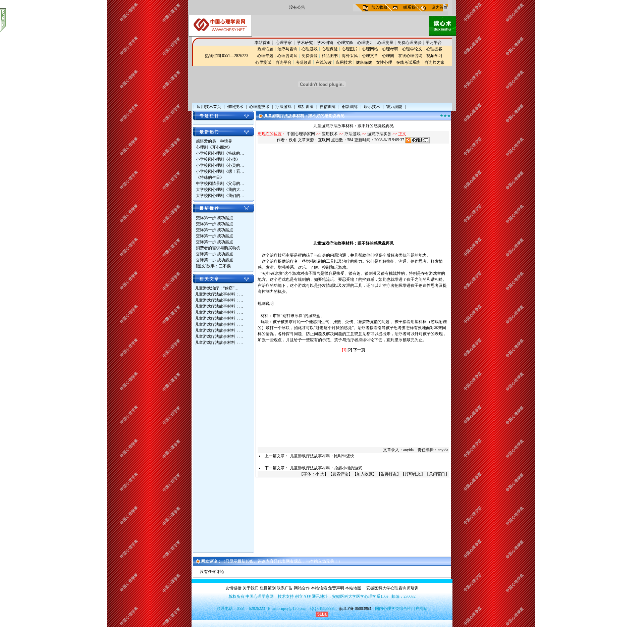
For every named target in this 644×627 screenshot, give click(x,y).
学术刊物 (325, 42)
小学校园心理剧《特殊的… (220, 153)
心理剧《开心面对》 (214, 147)
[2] (349, 350)
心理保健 (330, 49)
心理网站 (370, 49)
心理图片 (350, 49)
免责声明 (336, 588)
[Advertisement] (222, 449)
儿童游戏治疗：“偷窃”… (216, 288)
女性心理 (384, 62)
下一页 (359, 350)
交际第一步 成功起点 (214, 217)
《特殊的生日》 (210, 177)
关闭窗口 (437, 474)
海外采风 (350, 55)
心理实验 (345, 42)
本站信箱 (319, 588)
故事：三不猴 (219, 266)
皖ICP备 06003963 (355, 608)
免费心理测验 (409, 42)
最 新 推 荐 (209, 208)
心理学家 (284, 42)
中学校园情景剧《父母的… (220, 183)
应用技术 (344, 62)
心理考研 (390, 49)
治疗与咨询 (287, 49)
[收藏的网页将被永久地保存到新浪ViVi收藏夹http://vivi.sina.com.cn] (417, 140)
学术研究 (305, 42)
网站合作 (302, 588)
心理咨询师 (287, 55)
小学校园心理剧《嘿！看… (220, 171)
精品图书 (330, 55)
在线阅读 (324, 62)
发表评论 (340, 474)
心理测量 (385, 42)
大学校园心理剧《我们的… (220, 195)
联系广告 (285, 588)
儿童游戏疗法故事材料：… (219, 294)
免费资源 (310, 55)
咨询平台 (283, 62)
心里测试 (263, 62)
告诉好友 (389, 474)
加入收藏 (379, 7)
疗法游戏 (352, 134)
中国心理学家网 (301, 134)
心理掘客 (434, 49)
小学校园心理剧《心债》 (218, 159)
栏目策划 (268, 588)
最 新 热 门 (209, 131)
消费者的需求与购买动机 (218, 248)
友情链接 (233, 588)
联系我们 (411, 7)
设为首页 (439, 7)
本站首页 (263, 42)
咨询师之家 (434, 62)
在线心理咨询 (410, 55)
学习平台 (434, 42)
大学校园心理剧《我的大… (220, 189)
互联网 (324, 140)
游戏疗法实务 (379, 134)
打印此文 (413, 474)
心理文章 (370, 55)
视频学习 (434, 55)
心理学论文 (412, 49)
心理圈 (388, 55)
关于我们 (251, 588)
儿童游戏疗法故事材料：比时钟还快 (322, 456)
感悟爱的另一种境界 (214, 141)
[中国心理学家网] (220, 35)
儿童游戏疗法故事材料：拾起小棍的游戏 (326, 468)
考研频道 (304, 62)
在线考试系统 (408, 62)
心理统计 (365, 42)
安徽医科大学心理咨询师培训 (392, 588)
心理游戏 (310, 49)
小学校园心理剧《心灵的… (220, 165)
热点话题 (265, 49)
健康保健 (364, 62)
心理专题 (265, 55)
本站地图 (353, 588)
